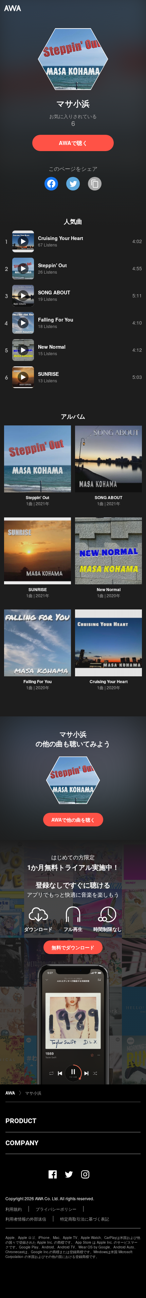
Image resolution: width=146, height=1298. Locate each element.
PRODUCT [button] (20, 1121)
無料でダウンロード (73, 947)
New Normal (109, 589)
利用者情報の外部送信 (25, 1219)
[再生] (23, 241)
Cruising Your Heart (109, 681)
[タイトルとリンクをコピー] (95, 183)
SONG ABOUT (108, 497)
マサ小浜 (33, 1093)
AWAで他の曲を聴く (73, 819)
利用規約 (13, 1209)
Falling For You (37, 681)
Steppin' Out (37, 497)
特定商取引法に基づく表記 (84, 1219)
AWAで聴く (73, 143)
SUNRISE (38, 589)
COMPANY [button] (21, 1143)
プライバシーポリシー (56, 1209)
